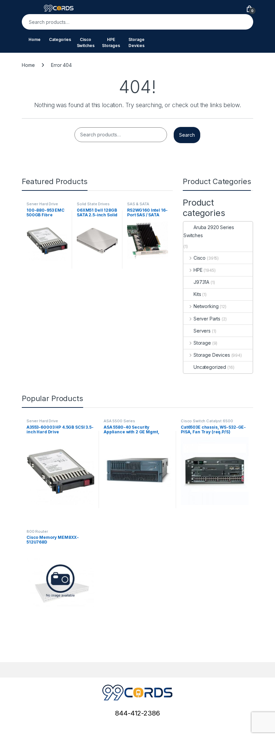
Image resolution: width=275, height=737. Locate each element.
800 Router (37, 531)
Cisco (200, 258)
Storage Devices (136, 42)
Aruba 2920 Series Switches (208, 231)
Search (243, 22)
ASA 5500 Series (119, 421)
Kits (197, 294)
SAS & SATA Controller (138, 206)
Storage (202, 343)
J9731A (201, 282)
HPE (198, 270)
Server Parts (207, 318)
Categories (60, 39)
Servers (202, 331)
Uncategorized (210, 367)
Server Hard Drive (42, 204)
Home (34, 39)
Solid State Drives (93, 204)
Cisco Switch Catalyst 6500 (207, 421)
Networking (206, 306)
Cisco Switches (86, 42)
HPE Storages (111, 42)
